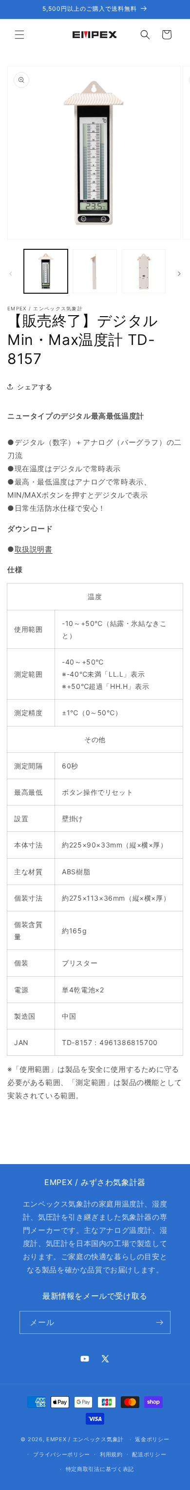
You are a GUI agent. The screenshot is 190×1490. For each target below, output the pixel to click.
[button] (19, 34)
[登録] (159, 1322)
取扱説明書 (34, 549)
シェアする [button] (35, 387)
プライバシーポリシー (61, 1454)
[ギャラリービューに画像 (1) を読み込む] (46, 271)
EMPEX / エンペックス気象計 (85, 1439)
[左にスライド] (10, 273)
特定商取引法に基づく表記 (100, 1469)
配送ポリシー (149, 1454)
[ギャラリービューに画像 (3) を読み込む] (144, 271)
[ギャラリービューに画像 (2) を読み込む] (94, 271)
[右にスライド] (179, 273)
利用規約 (111, 1454)
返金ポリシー (152, 1439)
